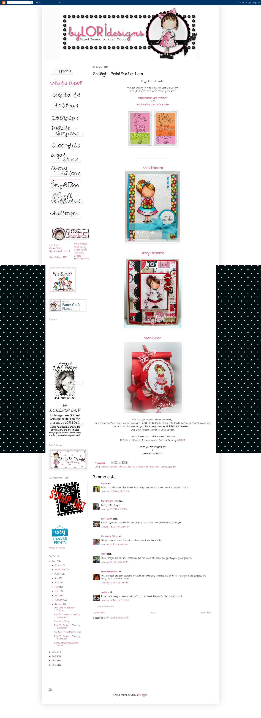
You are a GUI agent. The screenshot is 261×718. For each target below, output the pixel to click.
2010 (54, 665)
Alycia (104, 483)
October (59, 565)
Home (153, 612)
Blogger (143, 695)
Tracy (103, 554)
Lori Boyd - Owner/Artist (55, 247)
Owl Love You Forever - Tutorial (65, 609)
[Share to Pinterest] (126, 462)
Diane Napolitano (109, 571)
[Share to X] (119, 462)
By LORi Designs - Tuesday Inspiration (67, 616)
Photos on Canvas (57, 548)
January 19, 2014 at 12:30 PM (115, 600)
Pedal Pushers (161, 467)
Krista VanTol (80, 250)
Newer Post (99, 612)
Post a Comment (106, 606)
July (57, 578)
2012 (54, 656)
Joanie (104, 592)
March (58, 595)
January (59, 604)
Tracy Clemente (153, 253)
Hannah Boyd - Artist (59, 251)
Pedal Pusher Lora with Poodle (140, 467)
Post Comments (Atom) (117, 618)
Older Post (206, 612)
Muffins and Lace (109, 501)
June (57, 582)
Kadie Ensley (80, 247)
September (60, 569)
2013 (54, 652)
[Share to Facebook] (123, 462)
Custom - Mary (61, 621)
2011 (54, 660)
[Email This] (113, 462)
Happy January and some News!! (66, 644)
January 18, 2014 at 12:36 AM (115, 527)
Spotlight (172, 467)
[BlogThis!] (116, 462)
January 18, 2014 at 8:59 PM (114, 562)
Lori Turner (106, 519)
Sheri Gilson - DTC (58, 257)
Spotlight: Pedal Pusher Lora (67, 632)
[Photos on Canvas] (60, 545)
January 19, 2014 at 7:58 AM (114, 582)
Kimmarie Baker (109, 536)
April (57, 591)
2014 (54, 561)
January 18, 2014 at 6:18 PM (114, 544)
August (58, 574)
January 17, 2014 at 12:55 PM (115, 491)
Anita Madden (153, 167)
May (57, 587)
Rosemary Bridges (79, 254)
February (59, 600)
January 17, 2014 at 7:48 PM (114, 509)
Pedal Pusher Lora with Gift (113, 467)
